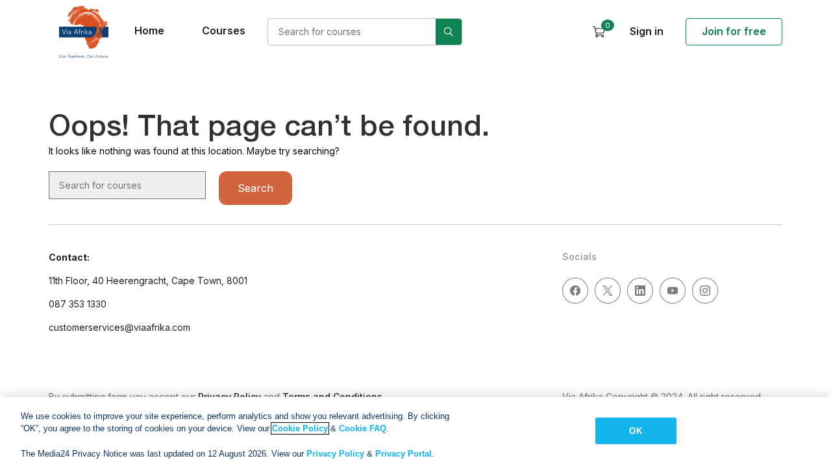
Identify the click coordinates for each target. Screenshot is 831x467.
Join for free (734, 31)
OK (635, 431)
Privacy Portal (403, 454)
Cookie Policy (300, 428)
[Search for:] (364, 31)
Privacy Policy (335, 454)
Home (149, 30)
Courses (223, 30)
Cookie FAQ (362, 428)
